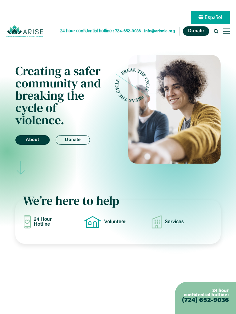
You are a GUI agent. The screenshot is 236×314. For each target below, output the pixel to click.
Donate (196, 31)
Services (174, 222)
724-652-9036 (128, 31)
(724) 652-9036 (205, 300)
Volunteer (115, 222)
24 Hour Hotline (43, 222)
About (32, 140)
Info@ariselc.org (159, 31)
